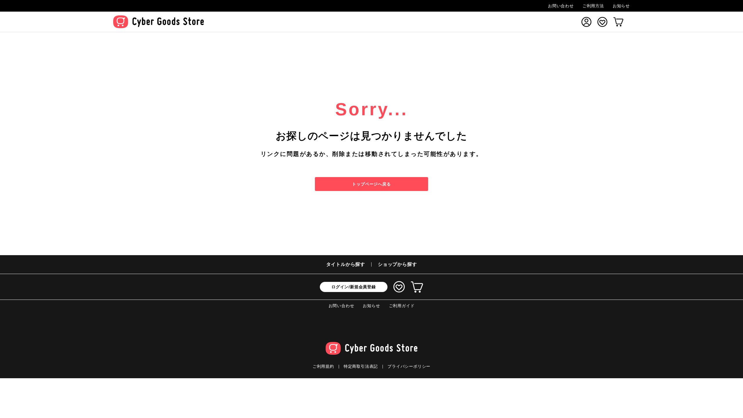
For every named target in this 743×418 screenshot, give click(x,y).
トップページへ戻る (371, 184)
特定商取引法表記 (361, 366)
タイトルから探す (345, 264)
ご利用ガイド (402, 305)
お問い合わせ (561, 5)
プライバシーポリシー (408, 366)
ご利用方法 (593, 5)
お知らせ (621, 5)
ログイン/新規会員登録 (353, 286)
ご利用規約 (323, 366)
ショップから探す (397, 264)
